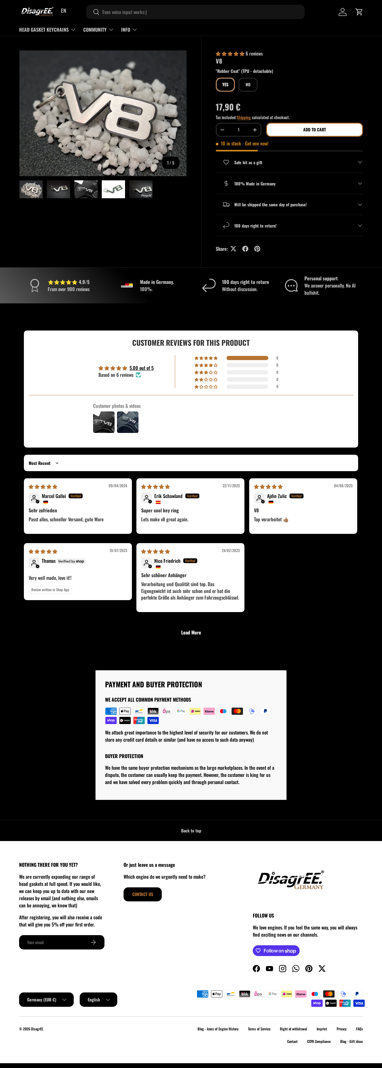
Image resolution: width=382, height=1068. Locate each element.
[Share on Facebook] (245, 249)
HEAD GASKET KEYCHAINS (44, 29)
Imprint (322, 1028)
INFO (125, 29)
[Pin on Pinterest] (257, 249)
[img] (43, 486)
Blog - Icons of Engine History (218, 1028)
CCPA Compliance (319, 1041)
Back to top (191, 830)
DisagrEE (37, 1028)
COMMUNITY (95, 29)
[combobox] (195, 12)
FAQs (359, 1028)
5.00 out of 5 (142, 367)
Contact (292, 1041)
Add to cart (314, 129)
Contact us (142, 894)
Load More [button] (191, 632)
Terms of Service (259, 1028)
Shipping (244, 117)
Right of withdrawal (293, 1028)
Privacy (341, 1028)
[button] (359, 12)
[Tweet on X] (233, 249)
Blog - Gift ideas (351, 1041)
